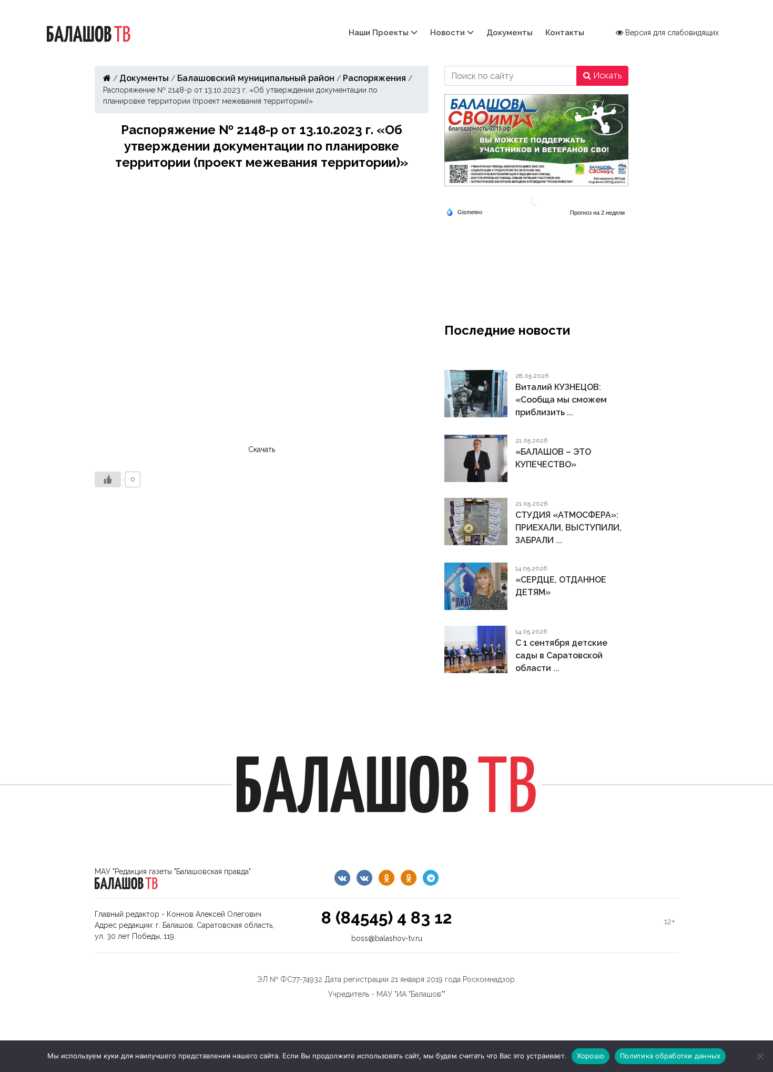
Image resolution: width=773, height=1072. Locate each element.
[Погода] (464, 211)
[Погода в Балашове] (536, 199)
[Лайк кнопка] (108, 479)
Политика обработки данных (670, 1055)
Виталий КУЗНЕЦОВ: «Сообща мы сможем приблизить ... (561, 399)
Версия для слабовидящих (671, 32)
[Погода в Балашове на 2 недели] (598, 212)
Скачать (261, 449)
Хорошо (591, 1055)
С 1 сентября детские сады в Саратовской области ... (561, 655)
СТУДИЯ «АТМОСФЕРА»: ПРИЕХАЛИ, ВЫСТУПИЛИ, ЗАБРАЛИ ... (568, 527)
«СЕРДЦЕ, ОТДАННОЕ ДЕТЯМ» (560, 586)
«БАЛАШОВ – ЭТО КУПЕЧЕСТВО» (553, 458)
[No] (760, 1056)
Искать (606, 76)
